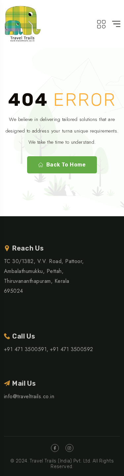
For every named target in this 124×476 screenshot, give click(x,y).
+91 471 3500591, (26, 349)
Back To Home (66, 165)
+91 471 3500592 (71, 349)
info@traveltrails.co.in (29, 396)
